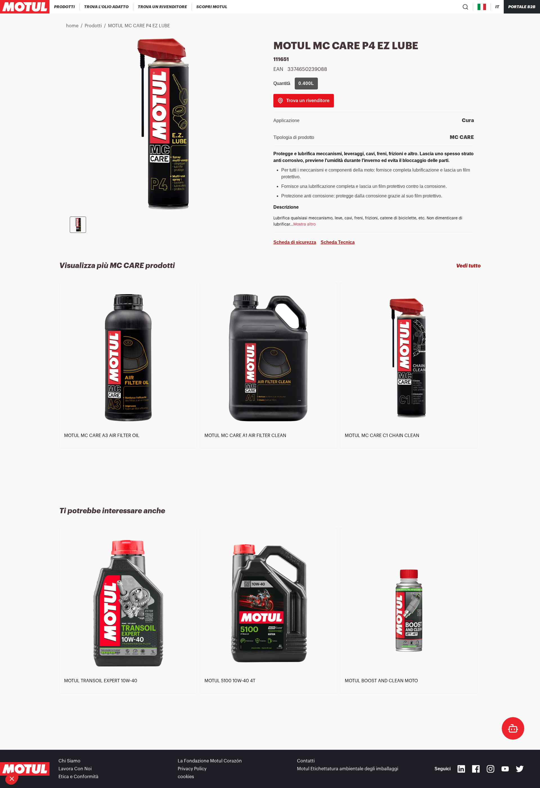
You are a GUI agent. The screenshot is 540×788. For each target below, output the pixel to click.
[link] (212, 6)
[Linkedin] (461, 769)
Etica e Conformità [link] (78, 777)
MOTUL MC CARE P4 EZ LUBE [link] (139, 26)
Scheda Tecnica (338, 242)
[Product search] (465, 7)
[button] (12, 778)
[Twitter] (520, 769)
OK (94, 759)
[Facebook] (476, 769)
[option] (129, 388)
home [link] (72, 26)
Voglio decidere (35, 759)
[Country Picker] (482, 7)
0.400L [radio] (306, 83)
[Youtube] (505, 769)
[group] (306, 83)
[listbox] (270, 388)
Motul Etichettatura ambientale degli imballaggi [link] (347, 769)
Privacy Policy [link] (192, 769)
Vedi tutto (468, 265)
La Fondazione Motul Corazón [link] (210, 761)
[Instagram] (490, 769)
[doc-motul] (513, 728)
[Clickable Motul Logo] (25, 6)
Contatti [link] (306, 761)
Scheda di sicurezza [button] (294, 242)
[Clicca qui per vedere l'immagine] (78, 225)
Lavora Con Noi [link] (75, 769)
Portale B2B (522, 7)
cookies (186, 777)
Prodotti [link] (93, 26)
